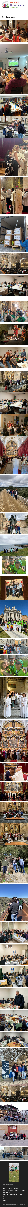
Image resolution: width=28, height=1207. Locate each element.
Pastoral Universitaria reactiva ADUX (12, 1188)
